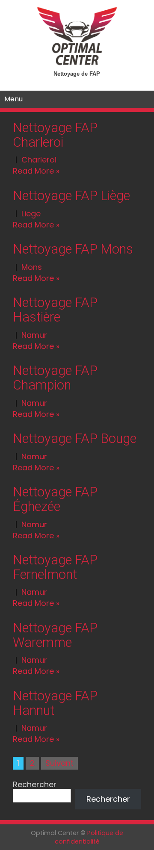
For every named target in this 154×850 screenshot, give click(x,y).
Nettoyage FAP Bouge (74, 438)
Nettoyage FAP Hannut (55, 703)
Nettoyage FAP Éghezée (55, 499)
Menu (13, 99)
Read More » (36, 170)
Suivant (59, 763)
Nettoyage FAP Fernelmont (55, 567)
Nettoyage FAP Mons (73, 249)
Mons (31, 267)
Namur (34, 335)
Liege (31, 213)
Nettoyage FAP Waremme (55, 635)
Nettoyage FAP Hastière (55, 310)
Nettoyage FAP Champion (55, 378)
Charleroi (38, 159)
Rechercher (34, 784)
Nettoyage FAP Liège (71, 195)
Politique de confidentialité (89, 837)
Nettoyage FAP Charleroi (55, 135)
